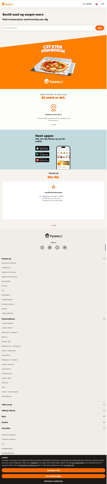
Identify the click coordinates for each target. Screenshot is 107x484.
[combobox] (48, 28)
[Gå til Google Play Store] (42, 154)
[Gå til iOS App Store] (42, 148)
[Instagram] (50, 249)
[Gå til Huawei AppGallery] (42, 160)
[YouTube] (65, 249)
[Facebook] (42, 249)
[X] (57, 249)
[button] (7, 4)
